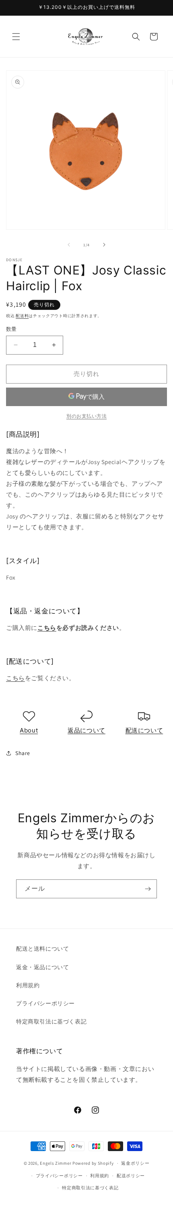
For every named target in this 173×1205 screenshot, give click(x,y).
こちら (46, 627)
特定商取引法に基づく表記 (51, 1021)
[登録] (148, 888)
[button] (16, 36)
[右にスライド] (104, 245)
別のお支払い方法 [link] (86, 416)
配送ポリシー (131, 1175)
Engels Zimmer (55, 1163)
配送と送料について (42, 948)
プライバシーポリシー (45, 1003)
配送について (144, 730)
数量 (11, 329)
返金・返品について (42, 967)
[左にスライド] (69, 245)
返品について (86, 730)
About (29, 730)
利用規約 (27, 985)
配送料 (22, 315)
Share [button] (22, 753)
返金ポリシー (135, 1163)
